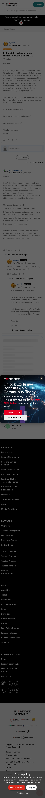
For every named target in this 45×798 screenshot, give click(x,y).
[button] (22, 793)
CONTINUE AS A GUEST (15, 417)
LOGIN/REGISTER (13, 413)
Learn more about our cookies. (28, 782)
